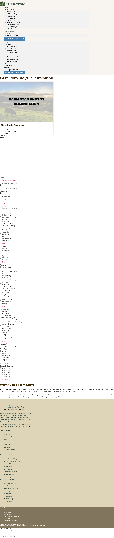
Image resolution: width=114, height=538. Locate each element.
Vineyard (4, 353)
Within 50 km (6, 376)
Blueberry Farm (7, 355)
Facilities (3, 246)
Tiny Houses (6, 339)
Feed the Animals (7, 223)
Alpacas (4, 311)
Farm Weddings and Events (11, 347)
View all (2, 136)
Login (7, 33)
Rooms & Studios (7, 328)
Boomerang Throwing (9, 217)
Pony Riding (5, 232)
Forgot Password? (12, 35)
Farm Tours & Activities (9, 208)
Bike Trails (5, 210)
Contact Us (8, 65)
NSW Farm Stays (12, 14)
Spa (3, 255)
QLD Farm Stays (12, 18)
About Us (7, 63)
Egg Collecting (6, 221)
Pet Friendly (5, 313)
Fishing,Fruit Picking (8, 225)
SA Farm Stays (11, 20)
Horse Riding (6, 228)
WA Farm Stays (12, 61)
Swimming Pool (7, 257)
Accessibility (4, 265)
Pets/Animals (4, 309)
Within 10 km (6, 368)
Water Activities (7, 236)
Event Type (3, 344)
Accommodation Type (7, 317)
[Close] (112, 1)
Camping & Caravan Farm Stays (12, 322)
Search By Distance (6, 361)
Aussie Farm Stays (6, 389)
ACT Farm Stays (12, 12)
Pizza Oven (5, 250)
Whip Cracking (6, 238)
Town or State (4, 191)
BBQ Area (5, 248)
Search (6, 200)
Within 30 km (6, 372)
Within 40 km (6, 374)
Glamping (5, 332)
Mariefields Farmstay (12, 125)
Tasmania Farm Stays (14, 22)
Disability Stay (6, 267)
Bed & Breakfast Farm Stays (11, 319)
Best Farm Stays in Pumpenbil (26, 78)
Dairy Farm (5, 359)
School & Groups (7, 336)
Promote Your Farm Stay (14, 39)
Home (6, 42)
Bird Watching (6, 213)
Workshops (5, 240)
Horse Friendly (6, 315)
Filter (3, 203)
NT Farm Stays (11, 16)
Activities (3, 206)
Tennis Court (6, 259)
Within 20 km (6, 370)
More (3, 243)
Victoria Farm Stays (13, 24)
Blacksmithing (6, 215)
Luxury (4, 334)
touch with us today (25, 426)
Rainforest (5, 351)
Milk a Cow (5, 230)
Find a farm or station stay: (9, 183)
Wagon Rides (6, 234)
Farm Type (3, 349)
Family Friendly (6, 330)
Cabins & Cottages (8, 324)
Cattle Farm (5, 357)
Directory (9, 10)
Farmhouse (5, 326)
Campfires (5, 219)
